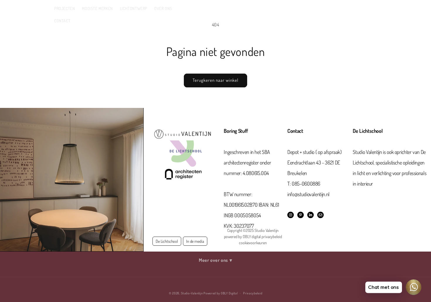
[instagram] (290, 215)
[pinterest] (300, 215)
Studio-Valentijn (192, 293)
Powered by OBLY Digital (220, 293)
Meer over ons (215, 260)
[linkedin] (310, 215)
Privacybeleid (252, 293)
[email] (320, 215)
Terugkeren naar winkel (215, 80)
